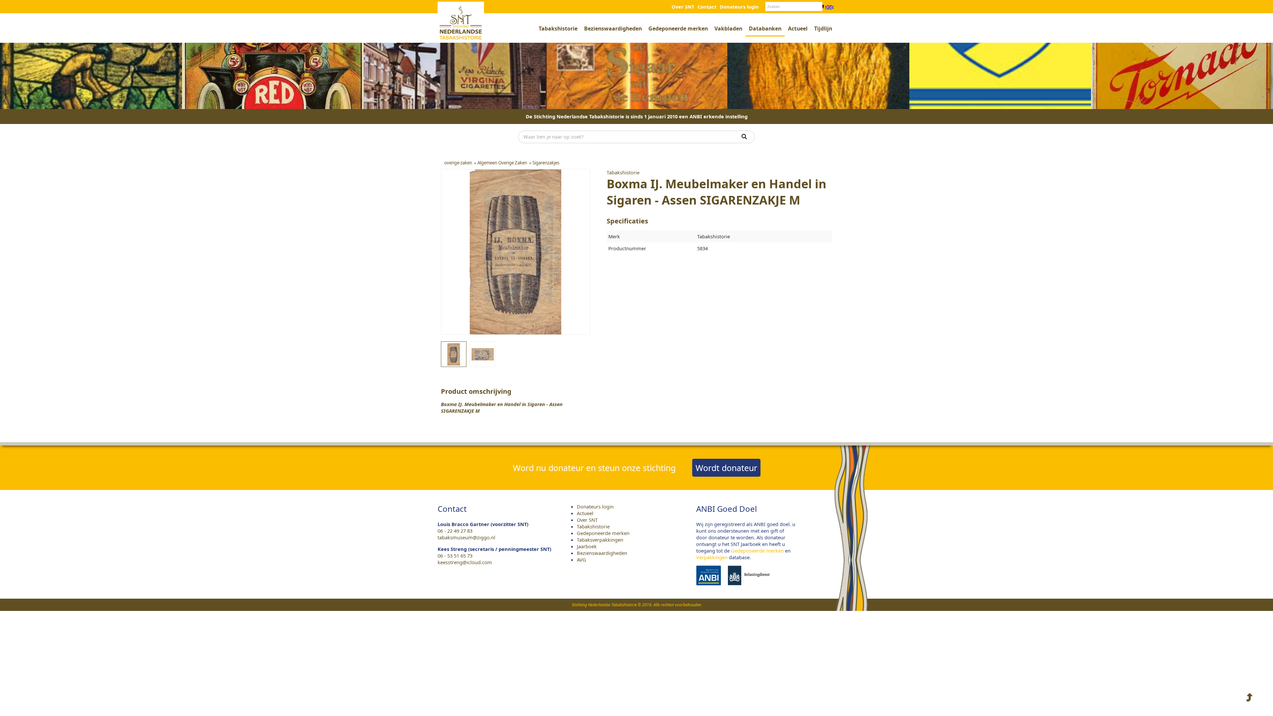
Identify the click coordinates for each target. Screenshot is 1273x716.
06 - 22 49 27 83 (455, 530)
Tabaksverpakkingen (600, 539)
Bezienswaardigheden (613, 28)
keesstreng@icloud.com (465, 562)
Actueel (798, 28)
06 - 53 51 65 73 (455, 555)
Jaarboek (587, 546)
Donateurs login (739, 6)
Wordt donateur (726, 467)
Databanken (765, 28)
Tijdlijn (823, 28)
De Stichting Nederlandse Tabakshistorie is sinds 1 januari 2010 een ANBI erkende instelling (637, 116)
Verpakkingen (712, 557)
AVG (581, 559)
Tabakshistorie (558, 28)
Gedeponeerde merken (678, 28)
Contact (706, 6)
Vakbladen (728, 28)
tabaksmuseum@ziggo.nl (466, 537)
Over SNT (683, 6)
